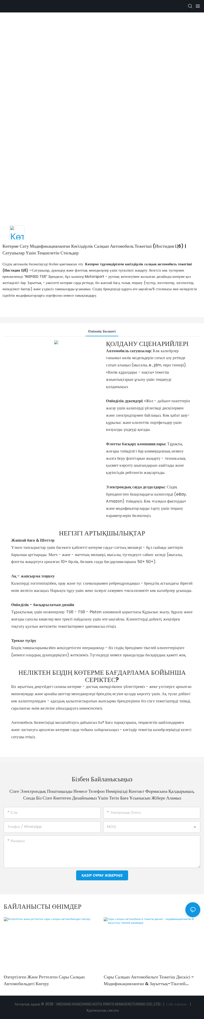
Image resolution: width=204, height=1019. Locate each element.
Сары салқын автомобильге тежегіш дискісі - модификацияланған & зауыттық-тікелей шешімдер (149, 980)
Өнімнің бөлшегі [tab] (102, 331)
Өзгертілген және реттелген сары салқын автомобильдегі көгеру (44, 980)
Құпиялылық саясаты (103, 1010)
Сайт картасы (176, 1004)
